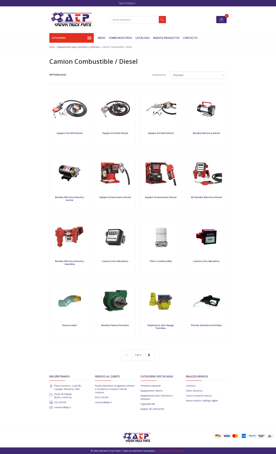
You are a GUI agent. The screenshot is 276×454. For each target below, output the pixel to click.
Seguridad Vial (147, 403)
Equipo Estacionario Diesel (115, 197)
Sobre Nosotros (120, 38)
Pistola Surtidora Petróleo (206, 325)
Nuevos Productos (166, 38)
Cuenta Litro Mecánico (115, 261)
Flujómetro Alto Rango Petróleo (160, 327)
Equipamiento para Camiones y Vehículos (78, 46)
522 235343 (60, 402)
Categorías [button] (59, 37)
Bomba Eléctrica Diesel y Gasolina (69, 262)
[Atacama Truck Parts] (73, 19)
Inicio (101, 38)
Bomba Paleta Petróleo (115, 325)
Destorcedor (69, 325)
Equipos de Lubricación (152, 408)
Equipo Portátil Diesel (69, 133)
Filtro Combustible (161, 261)
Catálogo (142, 38)
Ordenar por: (159, 75)
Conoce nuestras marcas (199, 395)
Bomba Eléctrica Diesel (206, 133)
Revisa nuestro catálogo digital (202, 400)
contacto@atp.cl (62, 407)
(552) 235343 (101, 397)
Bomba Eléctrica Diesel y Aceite (69, 199)
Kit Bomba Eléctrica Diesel (206, 197)
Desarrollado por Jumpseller (170, 450)
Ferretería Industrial (150, 385)
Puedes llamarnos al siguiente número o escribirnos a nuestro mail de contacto (114, 389)
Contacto (190, 38)
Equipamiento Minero (151, 390)
